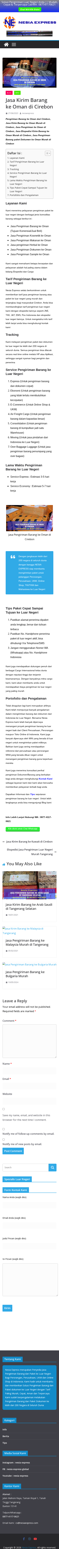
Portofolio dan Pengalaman (24, 195)
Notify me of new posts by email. (22, 1144)
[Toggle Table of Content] (46, 153)
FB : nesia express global (16, 1469)
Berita (6, 1436)
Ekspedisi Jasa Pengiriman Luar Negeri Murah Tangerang (30, 852)
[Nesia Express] (6, 44)
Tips (5, 1442)
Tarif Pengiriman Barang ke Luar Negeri (27, 163)
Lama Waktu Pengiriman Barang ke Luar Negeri (28, 182)
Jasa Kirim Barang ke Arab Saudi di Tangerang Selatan (29, 906)
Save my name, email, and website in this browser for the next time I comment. (26, 1118)
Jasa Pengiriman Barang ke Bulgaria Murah (25, 974)
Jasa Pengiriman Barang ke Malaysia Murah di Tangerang (27, 942)
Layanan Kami (17, 157)
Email (7, 1079)
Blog (9, 93)
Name (7, 1063)
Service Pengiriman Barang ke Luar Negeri (28, 174)
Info (17, 93)
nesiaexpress (28, 113)
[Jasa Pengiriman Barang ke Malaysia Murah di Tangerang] (29, 928)
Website (7, 1094)
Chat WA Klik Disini (30, 9)
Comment (9, 1020)
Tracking (14, 169)
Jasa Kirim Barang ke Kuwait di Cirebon (29, 841)
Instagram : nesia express (16, 1462)
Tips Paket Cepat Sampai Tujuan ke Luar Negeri (28, 189)
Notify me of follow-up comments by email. (28, 1133)
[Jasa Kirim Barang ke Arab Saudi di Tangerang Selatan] (29, 873)
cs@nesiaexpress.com (26, 1522)
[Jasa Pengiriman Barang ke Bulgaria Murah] (29, 964)
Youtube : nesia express (15, 1475)
